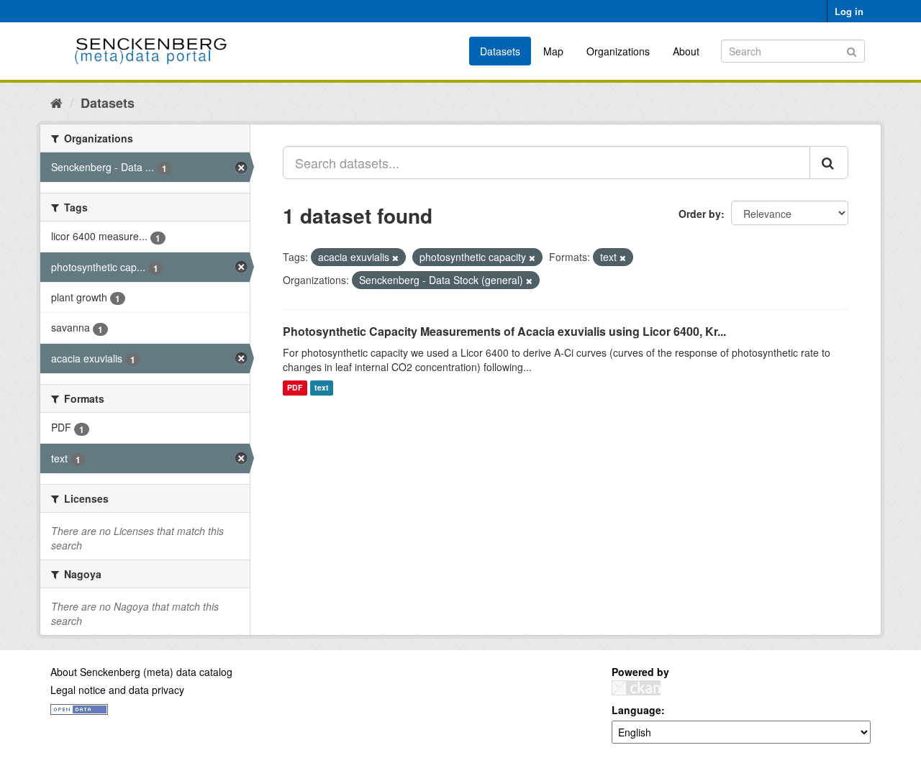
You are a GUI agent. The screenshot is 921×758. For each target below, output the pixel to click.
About (686, 51)
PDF (294, 388)
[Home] (56, 102)
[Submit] (851, 50)
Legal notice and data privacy (117, 689)
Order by (700, 213)
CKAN (636, 687)
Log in (849, 11)
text (321, 388)
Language (636, 710)
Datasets (500, 51)
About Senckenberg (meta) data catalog (141, 672)
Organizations (618, 51)
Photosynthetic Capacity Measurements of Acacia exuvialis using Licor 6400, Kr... (504, 331)
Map (553, 51)
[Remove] (395, 257)
